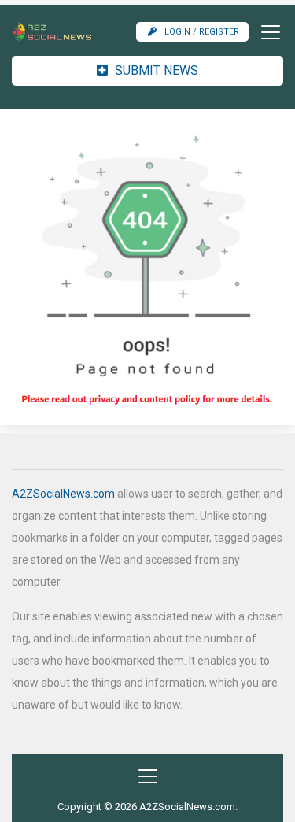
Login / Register (201, 32)
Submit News (155, 70)
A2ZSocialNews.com (63, 493)
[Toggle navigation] (266, 32)
